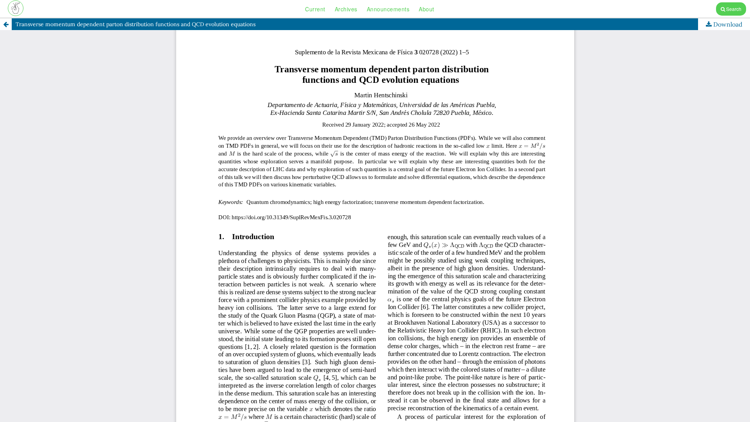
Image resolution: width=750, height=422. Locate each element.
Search (733, 8)
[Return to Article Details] (6, 24)
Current (315, 9)
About (426, 9)
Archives (346, 9)
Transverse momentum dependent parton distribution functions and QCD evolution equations (135, 24)
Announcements (388, 9)
